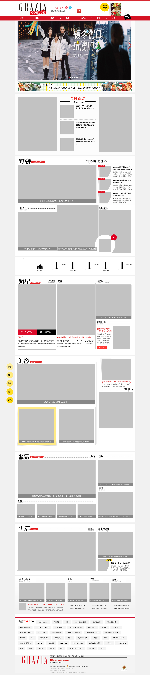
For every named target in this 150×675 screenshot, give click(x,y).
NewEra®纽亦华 (25, 627)
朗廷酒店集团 (44, 638)
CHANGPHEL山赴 (119, 638)
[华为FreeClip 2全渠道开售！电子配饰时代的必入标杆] (67, 117)
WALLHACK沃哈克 (26, 632)
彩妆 (10, 375)
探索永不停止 (59, 627)
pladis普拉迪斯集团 (81, 622)
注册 (56, 8)
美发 (10, 383)
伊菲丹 (69, 638)
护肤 (10, 367)
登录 (51, 8)
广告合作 (74, 656)
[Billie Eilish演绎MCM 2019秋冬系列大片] (105, 189)
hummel (41, 648)
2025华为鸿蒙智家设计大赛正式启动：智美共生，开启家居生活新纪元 (85, 125)
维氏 (61, 648)
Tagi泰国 (51, 643)
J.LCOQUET (42, 632)
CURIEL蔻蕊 (97, 622)
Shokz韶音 (116, 627)
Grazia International (55, 662)
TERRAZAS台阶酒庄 (73, 632)
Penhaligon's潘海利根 (112, 632)
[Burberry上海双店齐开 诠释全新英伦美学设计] (105, 202)
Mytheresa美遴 (82, 638)
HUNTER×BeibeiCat (42, 627)
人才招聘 (67, 656)
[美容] (29, 361)
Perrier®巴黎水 (56, 632)
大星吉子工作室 (111, 622)
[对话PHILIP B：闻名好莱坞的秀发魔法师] (116, 382)
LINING (22, 638)
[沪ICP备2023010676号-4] (57, 666)
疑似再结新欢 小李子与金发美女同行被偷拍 (74, 337)
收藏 (61, 8)
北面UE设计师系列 (95, 643)
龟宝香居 (57, 622)
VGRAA (104, 627)
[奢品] (30, 457)
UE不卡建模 (92, 627)
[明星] (28, 281)
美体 (10, 392)
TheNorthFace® (78, 643)
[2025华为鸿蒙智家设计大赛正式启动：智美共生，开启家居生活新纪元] (67, 134)
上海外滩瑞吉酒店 (25, 643)
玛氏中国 (92, 648)
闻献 (67, 622)
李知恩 (52, 648)
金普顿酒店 (58, 638)
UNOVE (39, 643)
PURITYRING (122, 643)
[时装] (30, 161)
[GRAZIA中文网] (33, 9)
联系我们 (59, 656)
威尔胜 (95, 638)
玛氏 (102, 648)
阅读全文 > (102, 347)
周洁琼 (20, 337)
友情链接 (81, 656)
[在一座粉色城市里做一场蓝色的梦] (57, 569)
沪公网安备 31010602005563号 (78, 666)
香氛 (10, 400)
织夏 (21, 648)
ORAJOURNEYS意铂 (92, 632)
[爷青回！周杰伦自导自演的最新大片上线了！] (105, 245)
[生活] (27, 529)
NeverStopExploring (75, 627)
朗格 (30, 648)
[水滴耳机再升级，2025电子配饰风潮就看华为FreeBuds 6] (67, 150)
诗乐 (32, 638)
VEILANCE (63, 643)
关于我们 (52, 656)
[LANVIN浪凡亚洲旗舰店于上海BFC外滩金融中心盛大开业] (105, 176)
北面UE (109, 643)
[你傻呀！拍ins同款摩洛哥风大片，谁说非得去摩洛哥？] (75, 91)
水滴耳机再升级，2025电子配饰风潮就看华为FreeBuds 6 (85, 141)
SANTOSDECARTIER (76, 648)
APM (105, 638)
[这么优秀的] (37, 150)
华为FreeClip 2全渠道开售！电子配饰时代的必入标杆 (85, 108)
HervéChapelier (43, 622)
